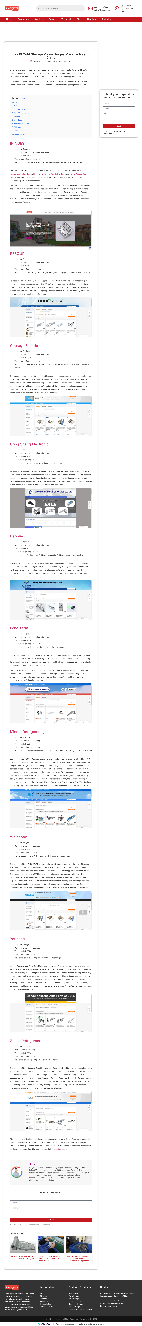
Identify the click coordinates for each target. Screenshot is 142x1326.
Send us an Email (101, 7)
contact (58, 1149)
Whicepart (19, 837)
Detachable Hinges (58, 174)
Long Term (19, 628)
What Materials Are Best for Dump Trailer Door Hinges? (22, 1257)
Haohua (16, 536)
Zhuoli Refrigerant (25, 1041)
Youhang (17, 939)
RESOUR (17, 253)
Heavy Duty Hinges (41, 174)
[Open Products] (28, 19)
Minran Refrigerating (27, 732)
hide (23, 98)
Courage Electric (24, 345)
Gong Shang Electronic (29, 444)
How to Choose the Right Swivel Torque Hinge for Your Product (49, 1258)
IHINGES (17, 143)
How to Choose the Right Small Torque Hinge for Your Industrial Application (78, 1258)
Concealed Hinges (24, 174)
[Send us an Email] (90, 8)
